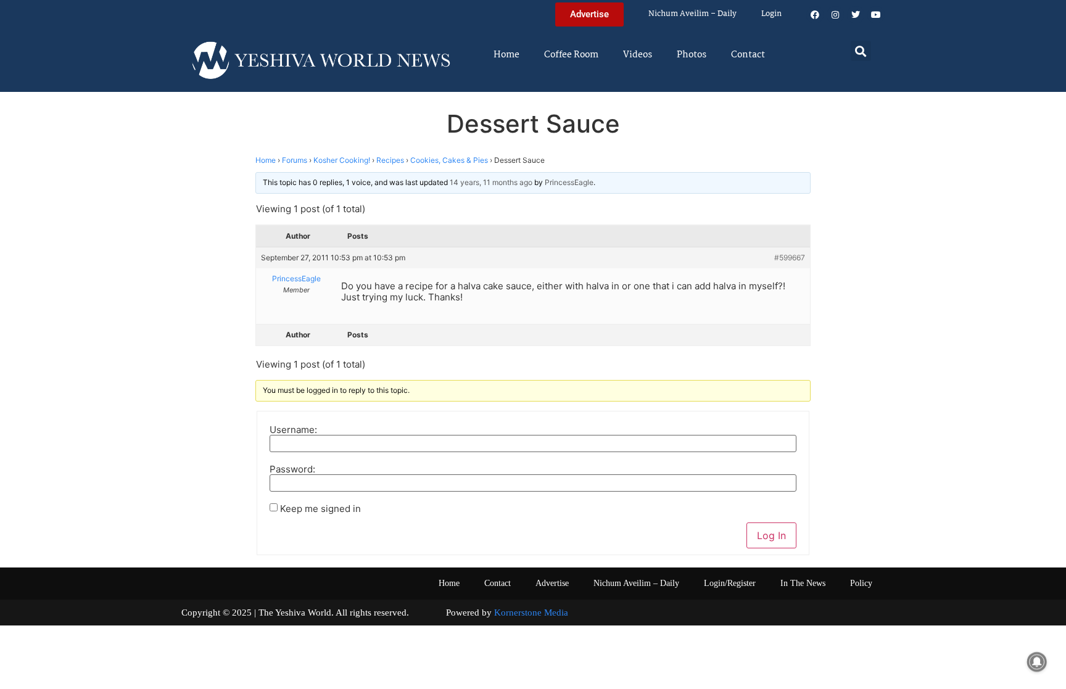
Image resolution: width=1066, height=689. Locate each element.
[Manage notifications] (1037, 662)
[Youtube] (876, 14)
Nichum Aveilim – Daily (692, 13)
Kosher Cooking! (341, 160)
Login (771, 13)
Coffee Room (571, 54)
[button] (861, 51)
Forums (294, 160)
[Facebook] (815, 14)
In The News (802, 583)
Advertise (552, 583)
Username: (293, 429)
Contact (748, 54)
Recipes (390, 160)
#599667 (789, 257)
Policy (861, 583)
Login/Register (730, 583)
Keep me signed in (320, 508)
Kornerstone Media (531, 612)
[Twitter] (855, 14)
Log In (771, 535)
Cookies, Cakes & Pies (449, 160)
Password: (292, 469)
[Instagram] (835, 14)
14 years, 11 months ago (491, 182)
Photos (691, 54)
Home (506, 54)
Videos (637, 54)
